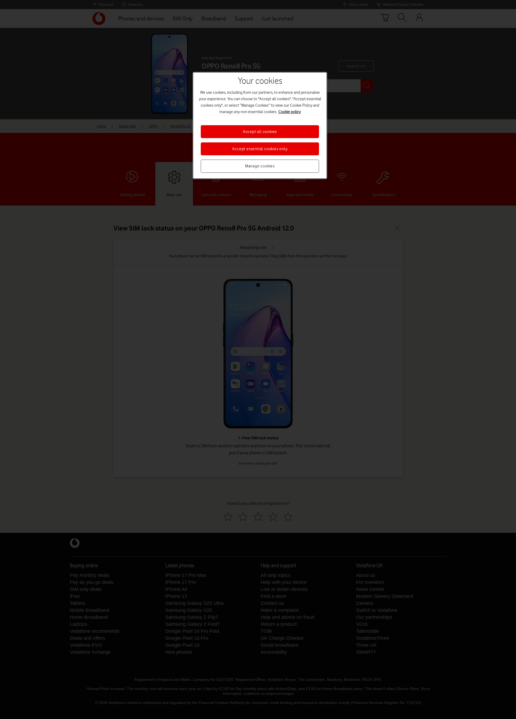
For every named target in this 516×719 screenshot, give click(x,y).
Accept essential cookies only (259, 148)
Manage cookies (260, 166)
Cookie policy (289, 111)
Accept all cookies (260, 131)
